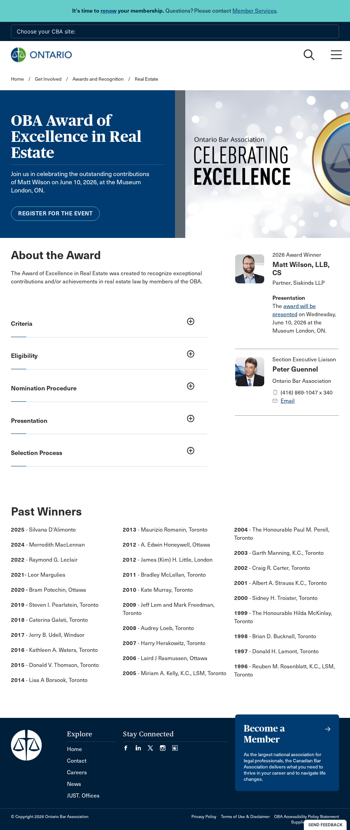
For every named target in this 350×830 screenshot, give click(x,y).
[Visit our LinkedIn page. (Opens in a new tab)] (141, 745)
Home (17, 79)
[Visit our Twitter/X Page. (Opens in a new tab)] (154, 745)
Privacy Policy (203, 816)
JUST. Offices (83, 795)
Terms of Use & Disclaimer (245, 816)
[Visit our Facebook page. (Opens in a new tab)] (129, 745)
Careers (77, 772)
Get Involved (48, 79)
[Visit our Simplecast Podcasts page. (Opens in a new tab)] (175, 745)
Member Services (254, 11)
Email (288, 401)
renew (108, 11)
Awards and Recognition (98, 79)
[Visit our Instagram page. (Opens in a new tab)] (166, 745)
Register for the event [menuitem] (55, 213)
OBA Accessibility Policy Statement (306, 816)
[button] (109, 324)
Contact (76, 761)
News (74, 784)
